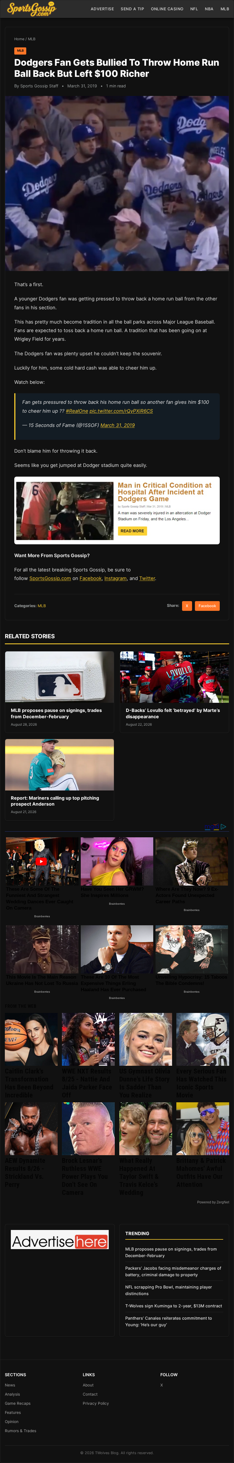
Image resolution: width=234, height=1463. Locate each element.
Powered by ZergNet (213, 1202)
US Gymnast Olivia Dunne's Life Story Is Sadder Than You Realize (144, 1083)
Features (13, 1412)
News (10, 1385)
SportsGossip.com (50, 578)
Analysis (12, 1394)
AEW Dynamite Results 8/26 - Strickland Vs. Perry (25, 1173)
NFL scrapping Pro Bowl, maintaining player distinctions (168, 1290)
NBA (209, 9)
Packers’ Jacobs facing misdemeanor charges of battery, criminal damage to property (173, 1271)
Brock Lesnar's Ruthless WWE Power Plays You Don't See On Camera (85, 1177)
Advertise (102, 9)
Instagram (115, 578)
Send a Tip (132, 9)
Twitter (147, 578)
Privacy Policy (96, 1403)
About (88, 1385)
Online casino (167, 9)
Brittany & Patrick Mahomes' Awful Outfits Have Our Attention (201, 1173)
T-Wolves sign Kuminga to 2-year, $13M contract (173, 1305)
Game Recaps (18, 1403)
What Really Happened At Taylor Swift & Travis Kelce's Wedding (139, 1177)
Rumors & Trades (20, 1430)
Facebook (91, 578)
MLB (225, 9)
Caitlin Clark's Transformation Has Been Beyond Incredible (29, 1083)
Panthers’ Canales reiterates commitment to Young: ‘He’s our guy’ (168, 1321)
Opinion (12, 1421)
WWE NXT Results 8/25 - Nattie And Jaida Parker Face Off (87, 1083)
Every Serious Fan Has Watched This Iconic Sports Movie (201, 1083)
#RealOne (77, 411)
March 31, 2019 (117, 425)
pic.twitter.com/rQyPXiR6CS (121, 411)
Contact (90, 1394)
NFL (194, 9)
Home (19, 39)
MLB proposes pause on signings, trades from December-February (56, 713)
